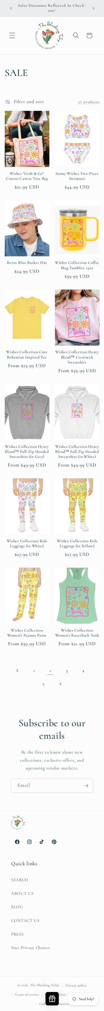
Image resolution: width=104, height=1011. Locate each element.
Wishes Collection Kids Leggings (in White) (27, 543)
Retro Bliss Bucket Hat (27, 262)
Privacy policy (76, 985)
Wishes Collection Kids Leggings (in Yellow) (77, 543)
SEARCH (19, 879)
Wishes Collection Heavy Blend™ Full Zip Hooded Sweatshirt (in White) (77, 451)
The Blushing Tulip (44, 985)
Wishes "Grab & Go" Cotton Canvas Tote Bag (27, 176)
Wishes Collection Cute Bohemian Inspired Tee (27, 354)
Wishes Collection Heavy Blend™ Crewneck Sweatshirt (77, 357)
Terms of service (27, 994)
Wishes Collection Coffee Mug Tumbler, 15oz (77, 265)
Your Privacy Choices (30, 947)
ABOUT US (22, 893)
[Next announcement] (93, 8)
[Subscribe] (86, 785)
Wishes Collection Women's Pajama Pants (27, 633)
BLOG (17, 906)
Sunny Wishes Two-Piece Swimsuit (77, 176)
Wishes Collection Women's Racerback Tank (77, 633)
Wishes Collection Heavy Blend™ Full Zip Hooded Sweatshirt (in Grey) (27, 451)
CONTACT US (25, 920)
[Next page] (60, 683)
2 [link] (50, 670)
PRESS (17, 934)
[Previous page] (17, 670)
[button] (12, 35)
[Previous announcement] (11, 8)
